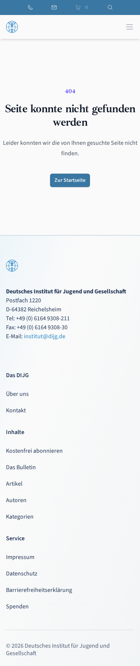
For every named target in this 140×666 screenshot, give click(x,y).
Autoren (16, 500)
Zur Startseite (70, 180)
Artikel (14, 484)
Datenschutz (21, 573)
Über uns (17, 394)
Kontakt (16, 410)
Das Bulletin (21, 467)
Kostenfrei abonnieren (34, 451)
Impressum (20, 557)
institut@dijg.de (44, 336)
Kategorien (20, 517)
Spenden (17, 606)
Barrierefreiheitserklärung (39, 590)
